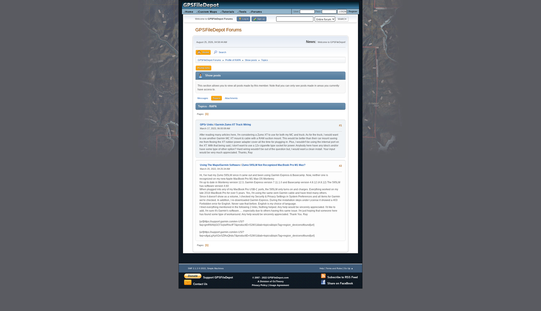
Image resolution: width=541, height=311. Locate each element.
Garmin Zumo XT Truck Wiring (233, 124)
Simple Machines (215, 268)
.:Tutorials (227, 11)
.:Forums (256, 11)
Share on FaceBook (339, 283)
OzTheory (278, 281)
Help (322, 268)
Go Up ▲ (348, 268)
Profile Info (203, 68)
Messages (202, 98)
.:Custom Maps (206, 11)
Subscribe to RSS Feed (342, 277)
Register (353, 11)
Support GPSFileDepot (217, 277)
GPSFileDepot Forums (218, 29)
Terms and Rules (334, 268)
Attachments (231, 98)
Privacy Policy (259, 285)
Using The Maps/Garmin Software (220, 165)
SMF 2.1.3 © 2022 (197, 268)
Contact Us (199, 283)
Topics (216, 98)
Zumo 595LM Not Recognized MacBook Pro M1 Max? (273, 165)
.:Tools (242, 11)
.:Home (188, 11)
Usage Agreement (279, 285)
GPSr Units (206, 124)
